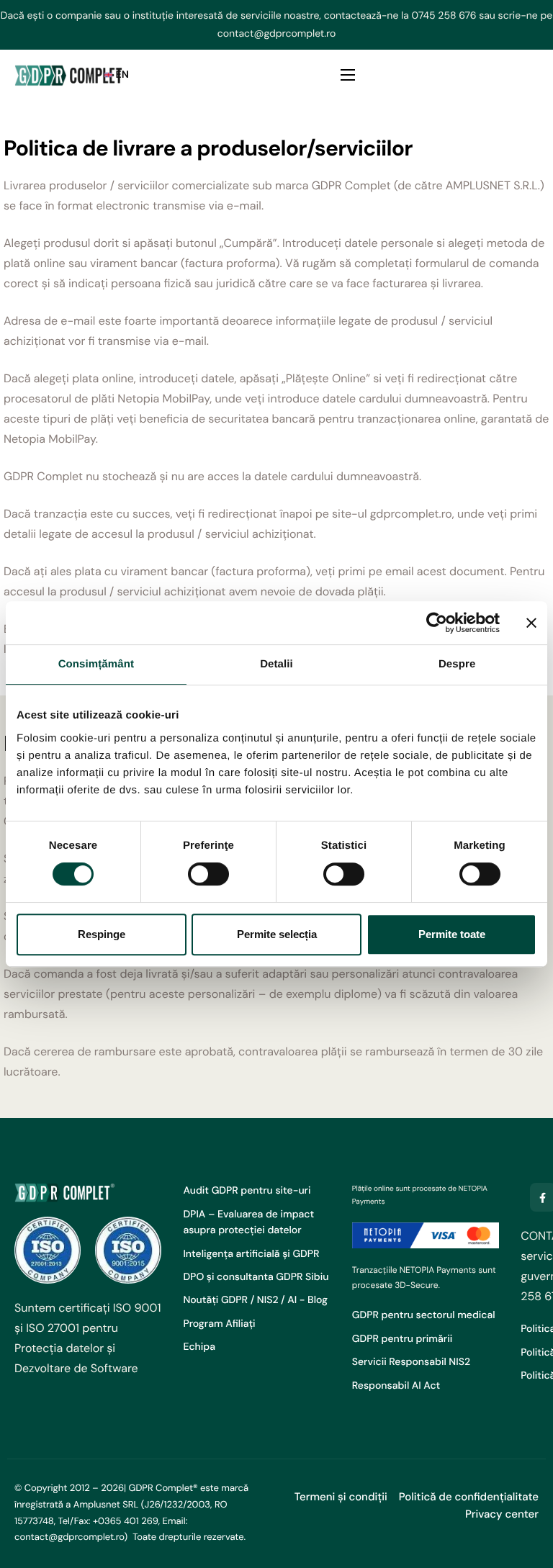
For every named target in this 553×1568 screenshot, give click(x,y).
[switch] (208, 874)
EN (122, 74)
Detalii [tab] (276, 664)
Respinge (101, 934)
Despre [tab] (457, 664)
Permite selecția (277, 934)
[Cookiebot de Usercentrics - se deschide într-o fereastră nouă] (437, 623)
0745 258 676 (444, 15)
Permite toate (451, 934)
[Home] (68, 74)
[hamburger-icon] (348, 75)
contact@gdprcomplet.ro (276, 33)
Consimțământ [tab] (96, 664)
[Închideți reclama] (531, 623)
